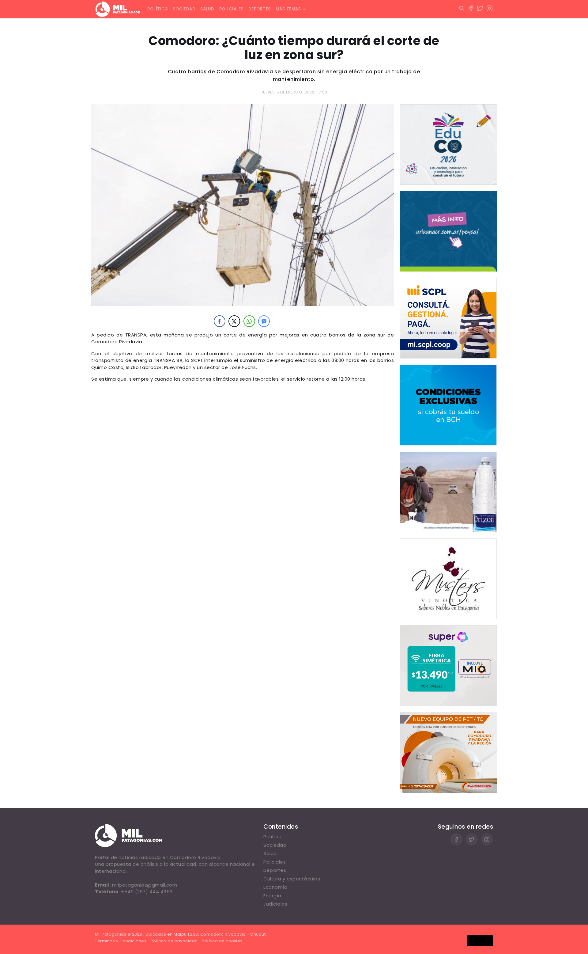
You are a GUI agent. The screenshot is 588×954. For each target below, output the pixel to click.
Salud (207, 9)
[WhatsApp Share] (249, 321)
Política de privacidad (174, 941)
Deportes (259, 9)
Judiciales (275, 904)
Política (157, 9)
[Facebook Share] (219, 321)
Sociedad (184, 9)
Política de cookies (222, 941)
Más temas (288, 9)
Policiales (231, 9)
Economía (275, 887)
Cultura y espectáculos (291, 879)
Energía (272, 895)
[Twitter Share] (234, 321)
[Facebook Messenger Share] (264, 321)
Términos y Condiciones (120, 941)
